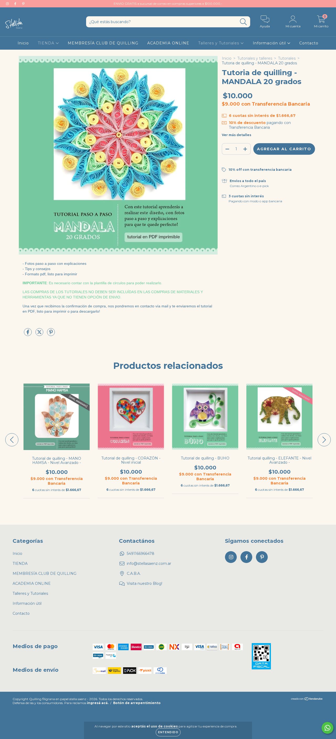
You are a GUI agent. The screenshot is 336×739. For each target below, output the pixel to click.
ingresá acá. (97, 703)
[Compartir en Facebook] (28, 334)
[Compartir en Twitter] (39, 334)
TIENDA (47, 43)
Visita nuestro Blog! (144, 583)
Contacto (308, 43)
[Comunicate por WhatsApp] (327, 728)
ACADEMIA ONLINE (168, 43)
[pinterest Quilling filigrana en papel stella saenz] (23, 3)
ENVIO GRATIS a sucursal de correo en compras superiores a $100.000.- (168, 4)
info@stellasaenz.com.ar (149, 563)
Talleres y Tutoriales (219, 43)
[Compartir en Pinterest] (51, 334)
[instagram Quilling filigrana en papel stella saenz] (8, 3)
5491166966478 (140, 553)
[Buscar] (243, 22)
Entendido (168, 732)
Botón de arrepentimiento (137, 703)
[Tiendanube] (307, 699)
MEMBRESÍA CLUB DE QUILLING (103, 43)
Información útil (270, 43)
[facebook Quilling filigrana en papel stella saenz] (16, 3)
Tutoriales (287, 58)
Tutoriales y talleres (254, 58)
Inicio (23, 43)
